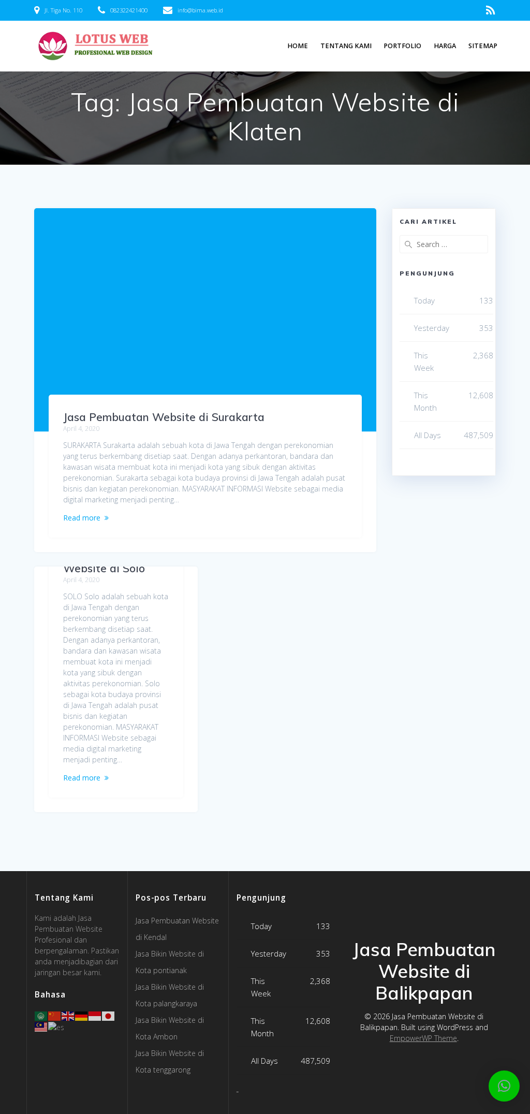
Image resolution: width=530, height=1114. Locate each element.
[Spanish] (56, 1026)
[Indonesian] (95, 1015)
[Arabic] (41, 1015)
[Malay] (41, 1026)
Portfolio (402, 45)
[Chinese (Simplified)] (55, 1015)
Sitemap (482, 45)
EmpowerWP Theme (423, 1038)
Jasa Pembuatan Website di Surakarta (163, 417)
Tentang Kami (346, 45)
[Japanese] (108, 1015)
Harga (445, 45)
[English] (68, 1015)
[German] (82, 1015)
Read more (81, 518)
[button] (504, 1086)
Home (297, 45)
